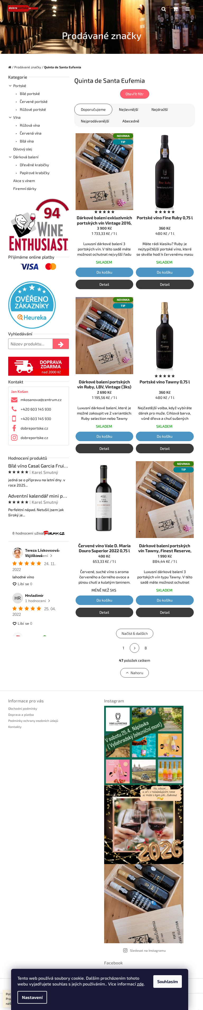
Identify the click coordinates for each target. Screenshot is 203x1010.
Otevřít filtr (135, 94)
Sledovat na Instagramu (148, 950)
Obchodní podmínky (22, 708)
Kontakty (14, 726)
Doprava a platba (21, 714)
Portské (19, 85)
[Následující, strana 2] (134, 648)
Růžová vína (29, 125)
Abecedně (130, 121)
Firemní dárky (24, 188)
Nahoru (137, 672)
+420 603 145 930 (36, 409)
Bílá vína (26, 141)
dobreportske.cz (34, 428)
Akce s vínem (24, 180)
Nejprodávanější (95, 121)
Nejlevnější (128, 109)
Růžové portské (32, 109)
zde (140, 983)
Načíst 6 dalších (135, 633)
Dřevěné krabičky (34, 165)
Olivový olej (22, 149)
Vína (17, 117)
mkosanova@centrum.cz (41, 399)
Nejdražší (159, 109)
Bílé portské (29, 93)
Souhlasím (167, 981)
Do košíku (104, 272)
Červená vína (30, 133)
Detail (104, 284)
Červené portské (33, 101)
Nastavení (32, 997)
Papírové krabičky (34, 172)
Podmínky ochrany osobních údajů (33, 720)
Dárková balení (25, 157)
